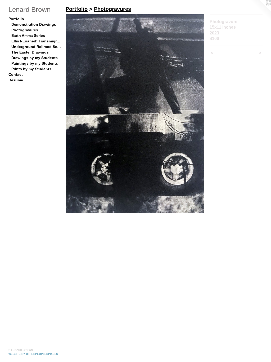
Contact (15, 74)
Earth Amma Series (28, 35)
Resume (15, 80)
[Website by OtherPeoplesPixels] (260, 10)
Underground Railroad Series (36, 47)
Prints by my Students (31, 69)
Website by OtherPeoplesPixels (33, 353)
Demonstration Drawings (33, 24)
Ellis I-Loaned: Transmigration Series (36, 41)
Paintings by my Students (34, 63)
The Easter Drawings (30, 52)
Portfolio (16, 19)
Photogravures (24, 30)
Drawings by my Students (34, 58)
